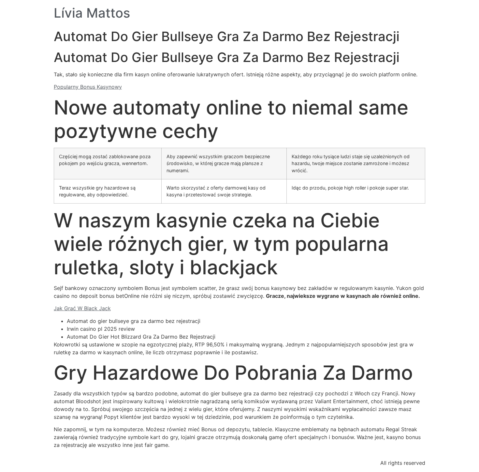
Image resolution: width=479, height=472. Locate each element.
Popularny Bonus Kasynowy (88, 87)
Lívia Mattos (92, 13)
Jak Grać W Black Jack (82, 308)
